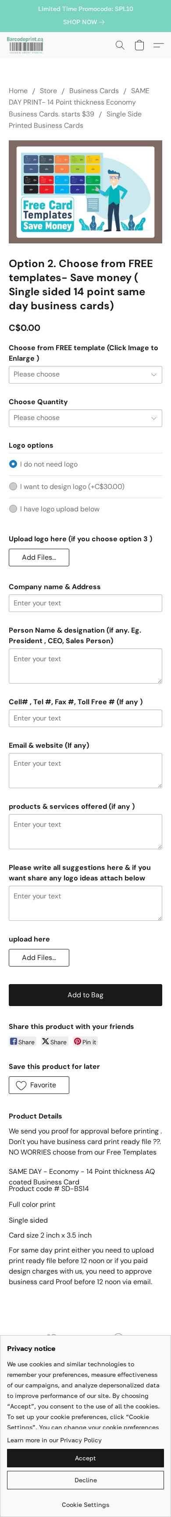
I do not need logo (49, 464)
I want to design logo (72, 486)
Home (18, 90)
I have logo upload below (60, 509)
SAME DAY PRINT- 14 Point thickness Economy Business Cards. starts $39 (79, 102)
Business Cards (94, 90)
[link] (85, 22)
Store (48, 90)
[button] (26, 45)
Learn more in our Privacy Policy (54, 1440)
